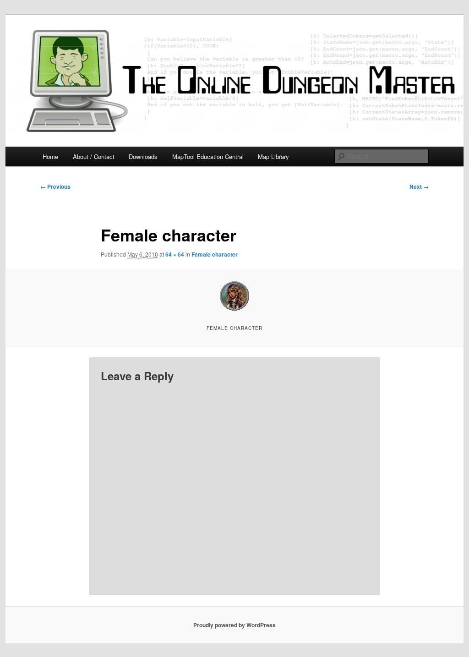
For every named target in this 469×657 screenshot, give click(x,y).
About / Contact (94, 156)
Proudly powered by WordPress (234, 625)
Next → (419, 186)
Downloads (143, 156)
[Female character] (234, 296)
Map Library (273, 156)
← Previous (55, 186)
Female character (214, 254)
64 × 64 (174, 254)
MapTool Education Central (208, 156)
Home (50, 156)
